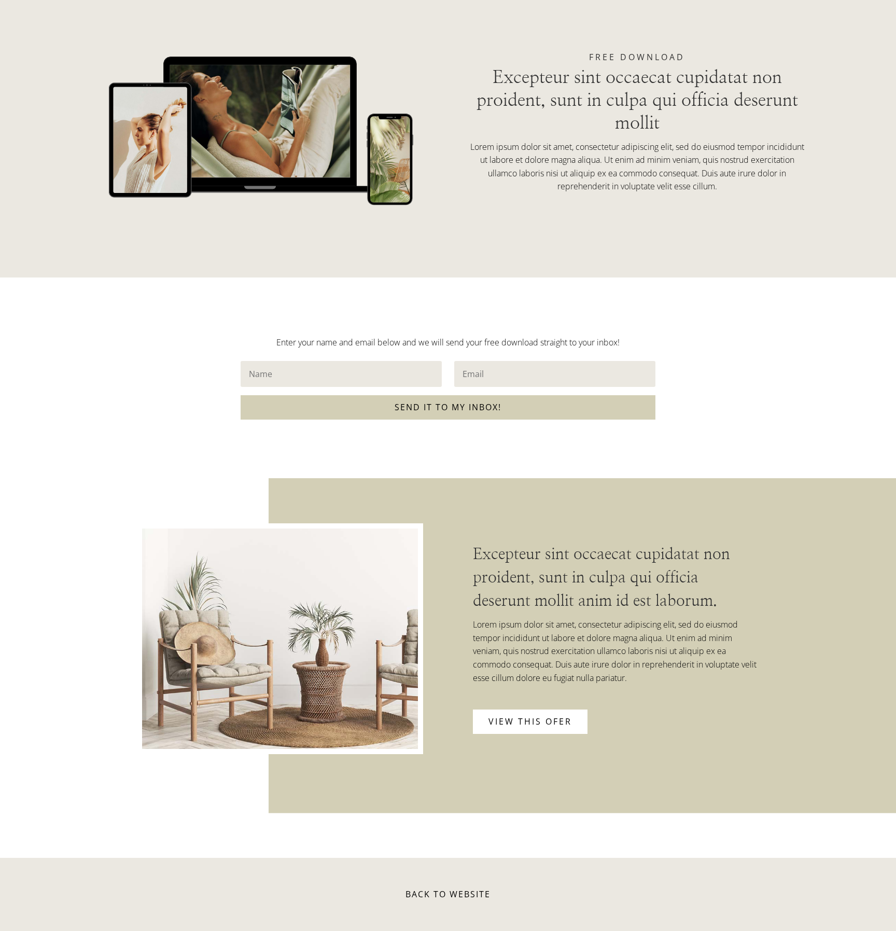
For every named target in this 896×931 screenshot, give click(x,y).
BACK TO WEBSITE (448, 894)
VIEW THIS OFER (530, 721)
